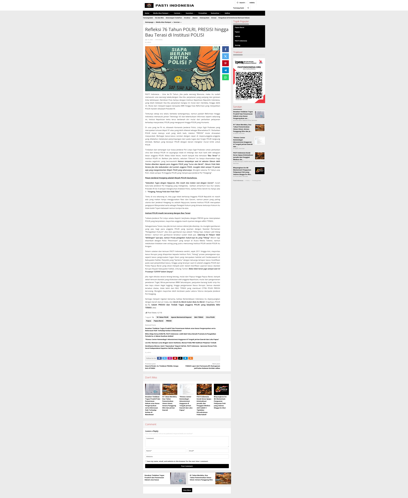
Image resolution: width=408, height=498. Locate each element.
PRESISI (168, 321)
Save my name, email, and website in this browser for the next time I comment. (177, 461)
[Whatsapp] (225, 77)
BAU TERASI (198, 317)
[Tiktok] (180, 358)
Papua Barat (158, 321)
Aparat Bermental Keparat (181, 317)
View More (187, 490)
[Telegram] (185, 358)
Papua (148, 321)
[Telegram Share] (225, 70)
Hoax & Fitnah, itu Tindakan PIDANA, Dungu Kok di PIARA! (161, 366)
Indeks (247, 180)
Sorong (237, 45)
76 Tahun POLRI (162, 317)
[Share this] (225, 49)
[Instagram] (169, 358)
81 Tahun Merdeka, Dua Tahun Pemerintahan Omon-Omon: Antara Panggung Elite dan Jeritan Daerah (169, 403)
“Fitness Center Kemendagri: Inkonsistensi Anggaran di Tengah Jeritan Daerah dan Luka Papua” (182, 339)
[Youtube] (175, 358)
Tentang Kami (256, 180)
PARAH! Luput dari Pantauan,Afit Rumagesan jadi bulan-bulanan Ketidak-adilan (203, 366)
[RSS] (190, 358)
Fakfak (237, 36)
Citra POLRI (210, 317)
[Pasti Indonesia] (187, 5)
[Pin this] (225, 63)
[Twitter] (164, 358)
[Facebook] (159, 358)
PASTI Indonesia (241, 41)
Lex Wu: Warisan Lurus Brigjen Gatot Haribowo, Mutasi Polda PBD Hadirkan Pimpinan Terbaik (180, 343)
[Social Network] (248, 8)
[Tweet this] (225, 56)
